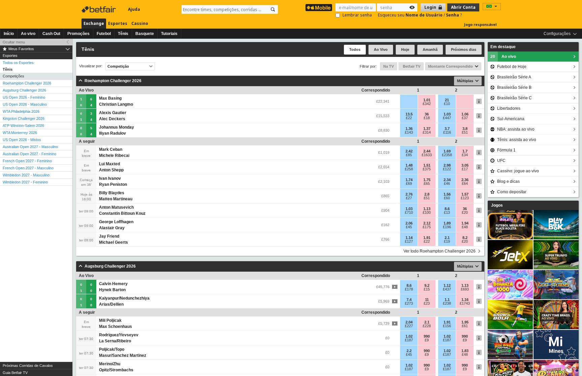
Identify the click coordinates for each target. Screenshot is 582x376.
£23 (427, 303)
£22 (409, 117)
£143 (409, 132)
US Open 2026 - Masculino (25, 104)
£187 (409, 340)
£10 (447, 103)
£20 (465, 212)
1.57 (464, 194)
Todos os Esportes (18, 63)
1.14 (409, 237)
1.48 (409, 165)
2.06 (409, 223)
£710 (409, 212)
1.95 (464, 322)
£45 (409, 227)
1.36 (409, 128)
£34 (465, 155)
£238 (447, 303)
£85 (409, 155)
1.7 (464, 151)
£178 (409, 289)
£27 (409, 198)
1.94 (464, 223)
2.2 (409, 350)
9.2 (426, 285)
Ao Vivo (381, 49)
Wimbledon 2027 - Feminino (25, 182)
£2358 (447, 155)
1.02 (409, 336)
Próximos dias (463, 49)
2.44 (426, 151)
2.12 (426, 223)
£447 (447, 117)
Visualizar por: (90, 66)
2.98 (447, 165)
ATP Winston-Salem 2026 (23, 126)
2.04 (409, 322)
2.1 (447, 237)
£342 (427, 103)
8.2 (464, 237)
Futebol (104, 33)
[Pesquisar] (272, 9)
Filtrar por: (368, 66)
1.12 (447, 285)
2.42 (409, 151)
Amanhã (430, 49)
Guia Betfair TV (15, 373)
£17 (465, 169)
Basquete (144, 33)
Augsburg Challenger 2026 (24, 90)
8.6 (447, 208)
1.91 (426, 237)
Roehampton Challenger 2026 (27, 83)
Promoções (78, 33)
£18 (427, 117)
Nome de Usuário (425, 15)
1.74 (409, 179)
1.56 (447, 194)
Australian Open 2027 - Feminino (29, 154)
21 (447, 100)
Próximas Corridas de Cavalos (28, 366)
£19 (447, 241)
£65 (427, 183)
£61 (465, 326)
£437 (447, 289)
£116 (447, 132)
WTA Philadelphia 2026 (21, 111)
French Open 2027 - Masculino (28, 168)
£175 (427, 227)
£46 (447, 183)
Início (9, 33)
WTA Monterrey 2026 (20, 133)
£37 (465, 117)
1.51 (426, 165)
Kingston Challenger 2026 (23, 118)
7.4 (409, 299)
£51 (465, 132)
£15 (427, 289)
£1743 (465, 303)
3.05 (464, 165)
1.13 (426, 208)
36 (427, 114)
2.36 (464, 179)
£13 (447, 212)
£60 (447, 198)
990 (427, 336)
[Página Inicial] (99, 9)
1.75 (426, 179)
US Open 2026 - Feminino (24, 97)
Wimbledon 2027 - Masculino (26, 175)
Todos (354, 49)
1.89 (447, 223)
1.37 (426, 128)
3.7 (447, 128)
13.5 (409, 114)
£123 (465, 198)
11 (427, 299)
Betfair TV (411, 66)
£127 (409, 241)
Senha (453, 15)
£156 (447, 326)
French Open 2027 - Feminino (27, 161)
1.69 (447, 151)
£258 (409, 169)
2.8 (426, 194)
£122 (447, 169)
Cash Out (51, 33)
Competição (118, 66)
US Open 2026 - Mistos (22, 140)
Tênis (123, 33)
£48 (465, 227)
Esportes (117, 23)
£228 (427, 326)
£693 (465, 289)
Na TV (388, 66)
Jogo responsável (480, 24)
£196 (447, 227)
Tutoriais (169, 33)
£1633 (427, 155)
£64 (465, 183)
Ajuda (134, 9)
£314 (427, 132)
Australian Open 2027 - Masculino (30, 147)
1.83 (464, 350)
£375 (427, 169)
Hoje (405, 49)
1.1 (447, 299)
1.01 (426, 100)
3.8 (464, 128)
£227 (409, 326)
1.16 (464, 299)
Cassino (139, 23)
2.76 (409, 194)
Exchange (94, 23)
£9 (427, 340)
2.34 (447, 179)
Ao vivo (28, 33)
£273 (409, 303)
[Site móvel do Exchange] (318, 7)
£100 (427, 212)
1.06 (464, 114)
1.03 (447, 114)
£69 (409, 183)
